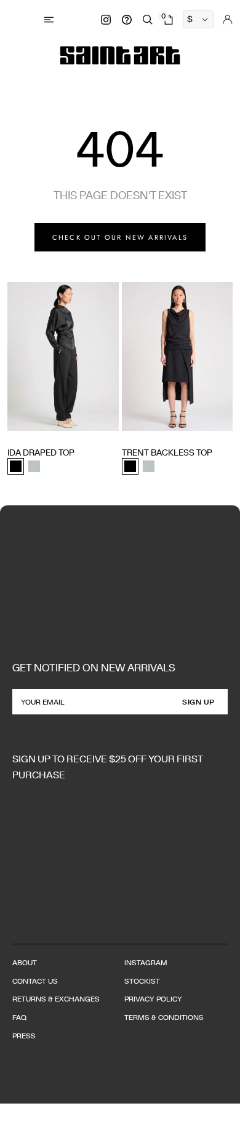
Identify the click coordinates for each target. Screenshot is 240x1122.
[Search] (148, 20)
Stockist (142, 981)
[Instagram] (106, 20)
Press (24, 1035)
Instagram (145, 962)
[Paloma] (34, 466)
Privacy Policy (153, 999)
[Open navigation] (50, 19)
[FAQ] (127, 20)
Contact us (35, 981)
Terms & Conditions (164, 1017)
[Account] (228, 20)
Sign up (198, 702)
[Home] (120, 55)
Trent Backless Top (167, 452)
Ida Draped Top (40, 452)
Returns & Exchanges (56, 999)
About (24, 962)
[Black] (15, 466)
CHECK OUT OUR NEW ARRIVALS (120, 237)
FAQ (19, 1017)
